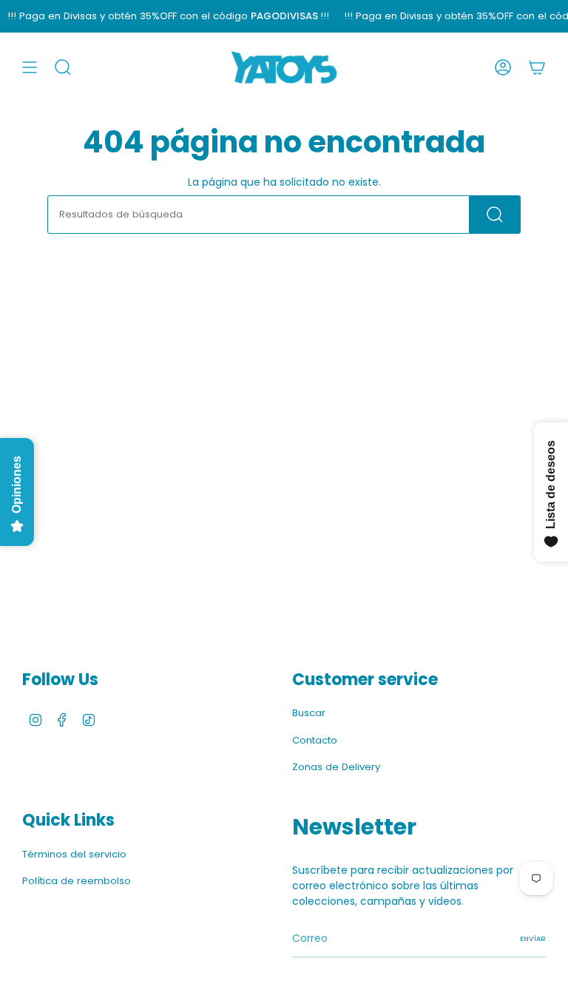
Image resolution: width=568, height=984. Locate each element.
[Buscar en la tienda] (495, 214)
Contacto (314, 740)
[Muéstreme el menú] (29, 67)
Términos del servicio (74, 854)
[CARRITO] (537, 67)
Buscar (308, 713)
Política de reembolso (76, 881)
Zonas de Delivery (336, 767)
